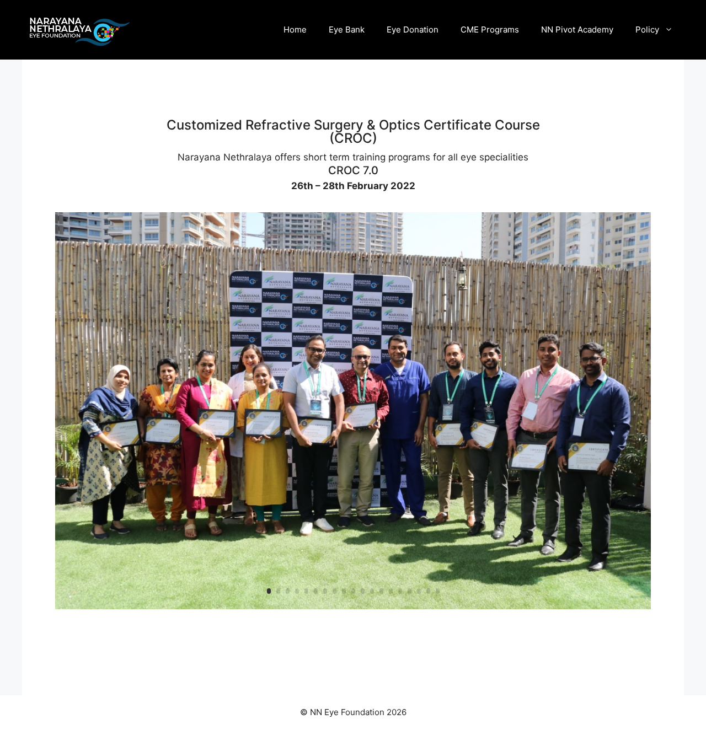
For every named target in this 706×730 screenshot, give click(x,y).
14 (391, 591)
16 (409, 591)
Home (295, 29)
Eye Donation (412, 29)
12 (372, 591)
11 (363, 591)
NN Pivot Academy (577, 29)
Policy (647, 29)
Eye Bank (347, 29)
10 (353, 591)
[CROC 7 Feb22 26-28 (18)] (353, 608)
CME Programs (490, 29)
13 (381, 591)
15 (400, 591)
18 (428, 591)
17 (419, 591)
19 (438, 591)
